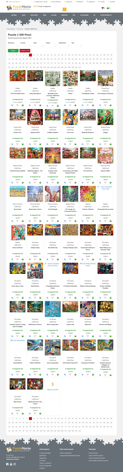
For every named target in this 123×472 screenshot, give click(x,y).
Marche (65, 15)
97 (30, 67)
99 (37, 67)
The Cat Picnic (87, 171)
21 (79, 55)
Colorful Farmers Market (17, 171)
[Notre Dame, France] (30, 221)
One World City (52, 247)
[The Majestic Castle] (82, 105)
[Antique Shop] (30, 259)
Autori (53, 15)
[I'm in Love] (65, 144)
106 (62, 67)
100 (41, 67)
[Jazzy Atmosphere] (30, 105)
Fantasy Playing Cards (70, 247)
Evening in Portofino (87, 363)
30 (111, 55)
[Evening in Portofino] (82, 375)
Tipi (74, 15)
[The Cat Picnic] (82, 183)
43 (51, 59)
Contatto (102, 1)
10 (41, 55)
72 (48, 63)
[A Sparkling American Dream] (47, 298)
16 (62, 55)
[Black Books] (30, 298)
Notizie (14, 15)
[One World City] (47, 259)
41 (44, 59)
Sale (24, 15)
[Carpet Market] (12, 375)
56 (97, 59)
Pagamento (92, 1)
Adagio (105, 132)
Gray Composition (52, 363)
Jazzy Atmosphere (35, 93)
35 (23, 59)
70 (41, 63)
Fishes (70, 93)
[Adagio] (100, 144)
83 (86, 63)
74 (55, 63)
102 (48, 67)
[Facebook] (7, 465)
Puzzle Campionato (45, 465)
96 (27, 67)
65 (23, 63)
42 (48, 59)
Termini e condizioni (45, 463)
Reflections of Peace (35, 324)
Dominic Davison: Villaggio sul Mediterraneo (105, 365)
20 (76, 55)
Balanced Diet (35, 132)
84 (90, 63)
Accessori (84, 15)
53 (86, 59)
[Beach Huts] (12, 221)
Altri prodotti (106, 15)
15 (58, 55)
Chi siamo (42, 460)
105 (58, 67)
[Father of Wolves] (30, 375)
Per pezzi (34, 15)
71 (44, 63)
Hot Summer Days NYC (70, 363)
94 (20, 67)
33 (16, 59)
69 (37, 63)
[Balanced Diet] (30, 144)
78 (69, 63)
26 (97, 55)
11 (44, 55)
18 (69, 55)
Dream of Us (18, 132)
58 (104, 59)
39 (37, 59)
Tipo (73, 43)
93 (16, 67)
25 (93, 55)
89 (108, 63)
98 (34, 67)
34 (20, 59)
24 (90, 55)
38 (34, 59)
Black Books (35, 286)
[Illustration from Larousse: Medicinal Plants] (47, 106)
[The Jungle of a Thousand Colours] (65, 221)
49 (72, 59)
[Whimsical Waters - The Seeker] (30, 183)
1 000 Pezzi (17, 91)
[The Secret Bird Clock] (12, 105)
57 (100, 59)
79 (72, 63)
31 (9, 59)
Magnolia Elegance (88, 132)
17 (65, 55)
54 (90, 59)
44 (55, 59)
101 (44, 67)
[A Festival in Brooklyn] (65, 298)
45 (58, 59)
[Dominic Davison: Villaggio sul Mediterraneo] (100, 375)
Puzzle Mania (11, 29)
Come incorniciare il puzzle (97, 458)
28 (104, 55)
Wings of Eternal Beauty (88, 286)
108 (69, 67)
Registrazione (39, 1)
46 (62, 59)
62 (13, 63)
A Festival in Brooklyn (70, 286)
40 (41, 59)
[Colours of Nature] (82, 221)
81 (79, 63)
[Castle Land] (65, 336)
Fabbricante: (62, 43)
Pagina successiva (52, 389)
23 (86, 55)
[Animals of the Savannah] (47, 183)
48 (69, 59)
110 (76, 67)
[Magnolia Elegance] (82, 144)
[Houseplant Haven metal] (100, 221)
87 (100, 63)
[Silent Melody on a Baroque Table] (100, 259)
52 (83, 59)
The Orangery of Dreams (105, 93)
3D (94, 15)
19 (72, 55)
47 (65, 59)
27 (100, 55)
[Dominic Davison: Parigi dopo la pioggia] (12, 336)
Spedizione (80, 1)
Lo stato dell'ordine (56, 1)
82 (83, 63)
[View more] (17, 80)
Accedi (45, 1)
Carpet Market (17, 363)
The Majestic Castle (88, 93)
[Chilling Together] (47, 144)
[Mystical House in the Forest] (30, 414)
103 (51, 67)
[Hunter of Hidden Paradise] (100, 298)
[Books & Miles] (100, 183)
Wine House (17, 402)
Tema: (35, 43)
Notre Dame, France (35, 209)
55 (93, 59)
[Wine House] (12, 414)
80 (76, 63)
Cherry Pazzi (105, 88)
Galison (105, 204)
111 (80, 67)
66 (27, 63)
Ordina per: (11, 43)
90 (111, 63)
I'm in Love (70, 132)
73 (51, 63)
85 (93, 63)
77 (65, 63)
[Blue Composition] (47, 336)
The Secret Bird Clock (18, 93)
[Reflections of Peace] (30, 336)
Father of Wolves (35, 363)
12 (48, 55)
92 (13, 67)
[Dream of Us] (12, 144)
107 (66, 67)
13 (51, 55)
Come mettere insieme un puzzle (98, 460)
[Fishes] (65, 105)
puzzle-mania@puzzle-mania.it (15, 457)
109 (73, 67)
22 (83, 55)
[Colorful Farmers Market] (12, 183)
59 (108, 59)
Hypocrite (88, 324)
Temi (44, 15)
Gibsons (87, 204)
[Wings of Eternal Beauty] (82, 298)
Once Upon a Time (17, 286)
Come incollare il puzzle (96, 455)
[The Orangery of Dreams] (100, 105)
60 (111, 59)
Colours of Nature (88, 209)
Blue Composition (52, 324)
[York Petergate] (47, 221)
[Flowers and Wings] (100, 336)
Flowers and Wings (105, 324)
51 (79, 59)
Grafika (17, 88)
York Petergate (52, 209)
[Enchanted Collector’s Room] (82, 259)
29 (108, 55)
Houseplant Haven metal (105, 209)
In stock (23, 43)
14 (55, 55)
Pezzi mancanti (93, 453)
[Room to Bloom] (12, 259)
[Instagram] (14, 465)
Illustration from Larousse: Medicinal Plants (52, 95)
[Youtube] (11, 465)
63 (16, 63)
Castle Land (70, 324)
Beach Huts (17, 209)
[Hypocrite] (82, 336)
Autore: (48, 43)
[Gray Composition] (47, 375)
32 (13, 59)
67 (30, 63)
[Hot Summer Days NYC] (65, 375)
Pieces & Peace (105, 165)
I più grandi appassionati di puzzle (70, 455)
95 (23, 67)
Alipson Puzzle (105, 127)
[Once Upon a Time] (12, 298)
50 (76, 59)
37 (30, 59)
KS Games (35, 242)
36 (27, 59)
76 (62, 63)
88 (104, 63)
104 (55, 67)
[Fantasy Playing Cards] (65, 259)
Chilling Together (52, 132)
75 (58, 63)
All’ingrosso (69, 1)
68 (34, 63)
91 (9, 67)
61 (9, 63)
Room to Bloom (18, 247)
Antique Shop (35, 247)
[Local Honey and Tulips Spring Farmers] (65, 183)
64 (20, 63)
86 (97, 63)
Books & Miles (105, 171)
